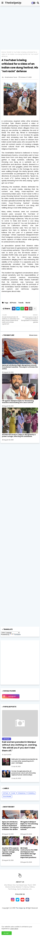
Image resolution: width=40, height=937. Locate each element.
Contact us (27, 912)
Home (4, 52)
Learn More (14, 929)
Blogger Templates (19, 918)
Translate (17, 634)
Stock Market (7, 796)
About (18, 912)
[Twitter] (18, 308)
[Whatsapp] (22, 308)
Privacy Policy (11, 915)
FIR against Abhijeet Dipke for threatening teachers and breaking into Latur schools (18, 401)
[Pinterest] (26, 308)
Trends (20, 303)
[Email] (30, 308)
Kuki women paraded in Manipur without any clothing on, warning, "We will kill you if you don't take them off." (19, 746)
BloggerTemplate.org (20, 922)
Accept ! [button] (7, 933)
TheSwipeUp (13, 3)
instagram (12, 696)
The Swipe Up (20, 908)
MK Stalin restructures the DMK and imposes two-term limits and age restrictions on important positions (29, 852)
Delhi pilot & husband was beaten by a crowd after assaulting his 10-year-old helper (24, 761)
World (9, 52)
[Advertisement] (20, 28)
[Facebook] (14, 308)
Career (13, 793)
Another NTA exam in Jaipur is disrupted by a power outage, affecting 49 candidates (19, 435)
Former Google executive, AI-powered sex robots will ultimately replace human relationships (23, 773)
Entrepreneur (22, 793)
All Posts (13, 303)
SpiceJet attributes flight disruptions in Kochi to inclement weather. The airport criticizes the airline (20, 367)
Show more (33, 335)
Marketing (31, 793)
